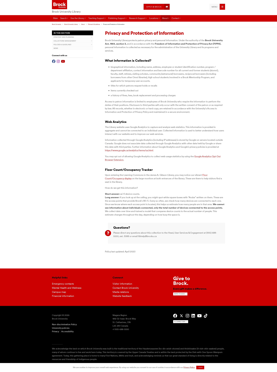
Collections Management (65, 41)
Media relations (121, 292)
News (56, 48)
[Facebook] (53, 61)
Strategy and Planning (64, 37)
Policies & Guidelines (94, 24)
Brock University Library (66, 11)
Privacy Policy (189, 367)
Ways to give (179, 294)
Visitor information (122, 283)
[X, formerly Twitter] (181, 315)
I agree (200, 367)
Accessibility (67, 331)
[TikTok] (205, 315)
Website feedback (122, 296)
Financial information (63, 296)
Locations (153, 18)
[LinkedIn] (193, 315)
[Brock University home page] (59, 5)
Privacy (55, 331)
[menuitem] (157, 7)
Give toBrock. (181, 280)
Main (55, 18)
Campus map (59, 292)
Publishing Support (116, 18)
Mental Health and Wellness (66, 287)
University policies (60, 328)
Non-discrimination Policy (64, 324)
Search (63, 18)
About (165, 18)
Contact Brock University (126, 287)
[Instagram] (58, 61)
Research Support (137, 18)
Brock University (56, 24)
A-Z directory (179, 321)
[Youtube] (63, 61)
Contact (175, 18)
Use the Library (77, 18)
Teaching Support (96, 18)
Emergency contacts (63, 283)
